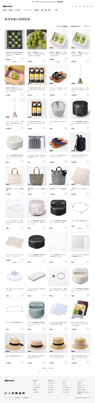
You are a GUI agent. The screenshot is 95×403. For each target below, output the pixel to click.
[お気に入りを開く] (80, 6)
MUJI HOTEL (50, 392)
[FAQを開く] (87, 6)
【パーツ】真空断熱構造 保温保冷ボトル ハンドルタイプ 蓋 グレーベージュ (80, 290)
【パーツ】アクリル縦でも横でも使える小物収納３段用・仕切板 (58, 323)
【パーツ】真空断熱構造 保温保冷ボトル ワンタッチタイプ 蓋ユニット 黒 (80, 123)
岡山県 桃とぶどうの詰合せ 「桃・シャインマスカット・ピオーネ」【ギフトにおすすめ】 (79, 324)
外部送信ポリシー (18, 397)
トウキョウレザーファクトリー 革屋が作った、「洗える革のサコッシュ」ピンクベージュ (14, 123)
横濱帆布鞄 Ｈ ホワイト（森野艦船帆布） (15, 189)
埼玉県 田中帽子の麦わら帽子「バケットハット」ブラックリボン (58, 356)
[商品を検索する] (73, 6)
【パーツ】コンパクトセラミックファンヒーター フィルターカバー (15, 255)
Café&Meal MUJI (51, 383)
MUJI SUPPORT (36, 387)
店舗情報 (35, 380)
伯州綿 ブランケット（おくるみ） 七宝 (80, 189)
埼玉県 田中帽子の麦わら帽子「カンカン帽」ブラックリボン (36, 356)
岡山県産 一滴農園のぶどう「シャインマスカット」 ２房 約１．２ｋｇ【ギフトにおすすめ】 (80, 54)
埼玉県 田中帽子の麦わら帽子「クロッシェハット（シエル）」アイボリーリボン (80, 357)
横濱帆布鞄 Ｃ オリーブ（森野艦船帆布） (36, 189)
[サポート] (91, 6)
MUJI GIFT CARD (66, 387)
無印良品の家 (50, 380)
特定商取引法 (25, 397)
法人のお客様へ (66, 389)
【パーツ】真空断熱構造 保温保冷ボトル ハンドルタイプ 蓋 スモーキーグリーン (36, 324)
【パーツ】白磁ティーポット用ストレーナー (58, 122)
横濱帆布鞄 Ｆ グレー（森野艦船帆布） (59, 188)
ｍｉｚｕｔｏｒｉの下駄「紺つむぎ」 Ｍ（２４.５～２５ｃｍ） (59, 156)
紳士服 (10, 10)
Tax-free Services (66, 392)
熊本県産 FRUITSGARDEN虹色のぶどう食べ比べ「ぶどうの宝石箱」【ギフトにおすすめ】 (15, 54)
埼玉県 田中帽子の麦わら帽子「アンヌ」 (14, 356)
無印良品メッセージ (81, 385)
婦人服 (5, 10)
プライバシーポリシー (9, 397)
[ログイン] (76, 6)
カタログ (64, 383)
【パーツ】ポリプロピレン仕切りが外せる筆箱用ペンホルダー (80, 255)
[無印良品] (9, 380)
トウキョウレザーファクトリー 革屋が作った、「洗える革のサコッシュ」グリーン (80, 89)
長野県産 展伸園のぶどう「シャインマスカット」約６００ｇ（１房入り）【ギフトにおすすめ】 (15, 89)
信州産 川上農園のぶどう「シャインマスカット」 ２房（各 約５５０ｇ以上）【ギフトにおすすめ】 (36, 54)
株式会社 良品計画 (81, 389)
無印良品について (80, 387)
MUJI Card (65, 385)
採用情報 (79, 383)
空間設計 (35, 389)
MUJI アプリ (65, 380)
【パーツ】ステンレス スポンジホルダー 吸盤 (15, 289)
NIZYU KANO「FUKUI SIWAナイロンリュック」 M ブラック (80, 156)
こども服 (17, 10)
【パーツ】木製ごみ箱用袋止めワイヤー (80, 221)
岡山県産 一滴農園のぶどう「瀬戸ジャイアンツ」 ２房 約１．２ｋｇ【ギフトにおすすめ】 (58, 54)
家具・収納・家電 (46, 10)
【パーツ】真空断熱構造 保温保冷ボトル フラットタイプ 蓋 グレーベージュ (15, 156)
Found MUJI (50, 387)
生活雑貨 (36, 10)
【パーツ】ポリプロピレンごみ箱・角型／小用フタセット (36, 289)
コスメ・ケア (28, 10)
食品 (56, 10)
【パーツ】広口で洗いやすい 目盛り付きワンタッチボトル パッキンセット (58, 290)
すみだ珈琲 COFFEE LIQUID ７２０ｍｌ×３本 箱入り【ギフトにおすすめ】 (36, 89)
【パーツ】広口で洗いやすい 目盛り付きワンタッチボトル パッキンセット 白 (15, 222)
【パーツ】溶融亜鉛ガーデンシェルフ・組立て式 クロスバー (58, 255)
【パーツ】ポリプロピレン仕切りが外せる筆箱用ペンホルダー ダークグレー (36, 156)
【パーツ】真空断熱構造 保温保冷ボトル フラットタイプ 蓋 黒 (36, 255)
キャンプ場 (50, 385)
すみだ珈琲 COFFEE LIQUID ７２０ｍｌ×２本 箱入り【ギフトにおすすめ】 (36, 123)
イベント (35, 383)
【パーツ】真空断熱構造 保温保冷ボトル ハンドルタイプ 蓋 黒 (58, 221)
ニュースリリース (80, 380)
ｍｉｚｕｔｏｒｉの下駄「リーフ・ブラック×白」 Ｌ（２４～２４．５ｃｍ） (58, 89)
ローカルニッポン (36, 385)
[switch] (22, 58)
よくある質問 (36, 392)
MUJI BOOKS (50, 389)
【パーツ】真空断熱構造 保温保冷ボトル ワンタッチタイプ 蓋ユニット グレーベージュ (37, 222)
